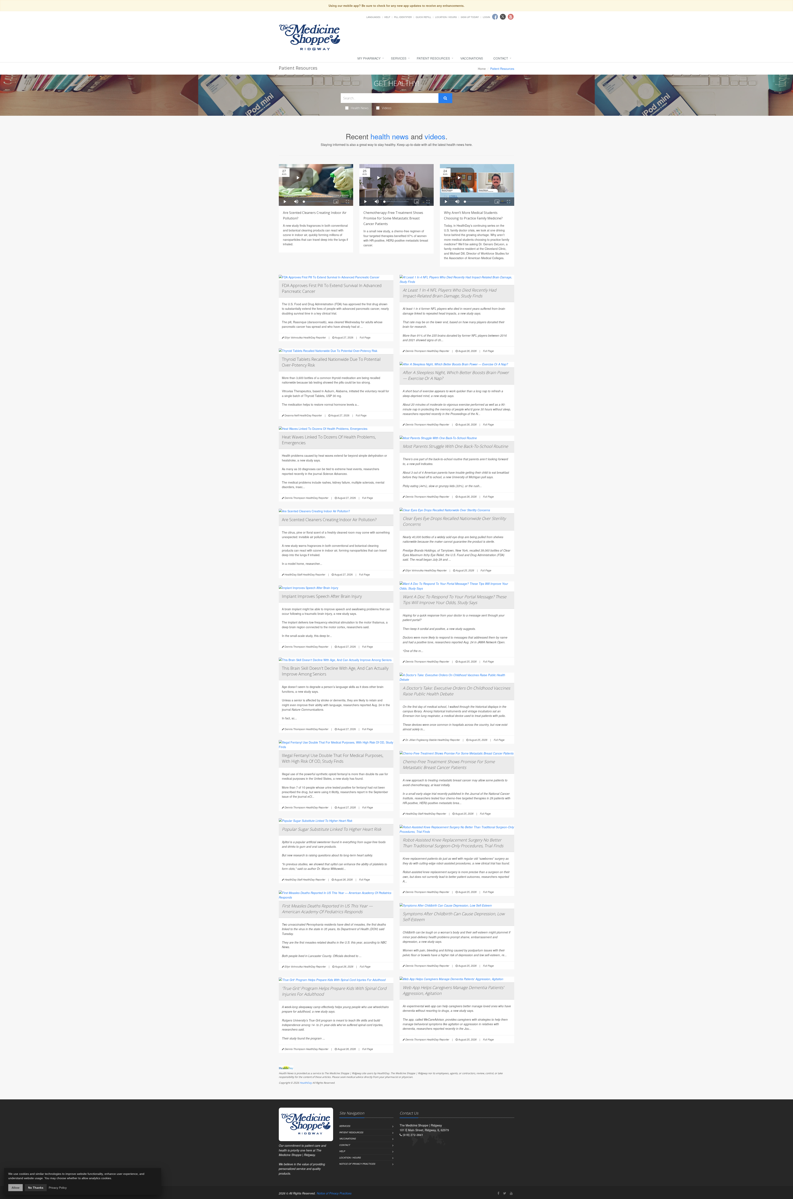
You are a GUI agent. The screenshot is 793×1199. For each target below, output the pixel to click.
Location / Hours (446, 17)
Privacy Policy (58, 1187)
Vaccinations (471, 58)
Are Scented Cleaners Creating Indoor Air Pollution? (329, 519)
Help (387, 17)
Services (398, 58)
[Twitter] (504, 1193)
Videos (387, 108)
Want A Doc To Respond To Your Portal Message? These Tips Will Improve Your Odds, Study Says (454, 599)
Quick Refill (423, 17)
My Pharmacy (369, 58)
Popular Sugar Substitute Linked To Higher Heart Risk (331, 829)
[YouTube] (511, 1193)
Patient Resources (433, 58)
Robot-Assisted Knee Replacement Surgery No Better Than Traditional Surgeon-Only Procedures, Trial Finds (453, 843)
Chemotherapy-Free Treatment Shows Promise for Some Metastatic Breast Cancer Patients (393, 218)
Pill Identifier (403, 17)
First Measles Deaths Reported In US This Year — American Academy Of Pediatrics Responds (327, 908)
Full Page (365, 337)
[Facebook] (498, 1193)
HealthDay (306, 1083)
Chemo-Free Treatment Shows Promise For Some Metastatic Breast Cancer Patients (449, 764)
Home (482, 69)
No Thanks (35, 1187)
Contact (500, 58)
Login (486, 17)
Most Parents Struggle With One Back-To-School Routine (455, 446)
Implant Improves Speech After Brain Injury (322, 596)
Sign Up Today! (470, 17)
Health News (360, 108)
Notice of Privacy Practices (357, 1163)
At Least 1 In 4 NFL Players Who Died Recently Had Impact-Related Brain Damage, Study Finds (449, 293)
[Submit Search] (445, 98)
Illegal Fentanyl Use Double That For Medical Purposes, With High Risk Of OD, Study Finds (332, 758)
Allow (15, 1187)
